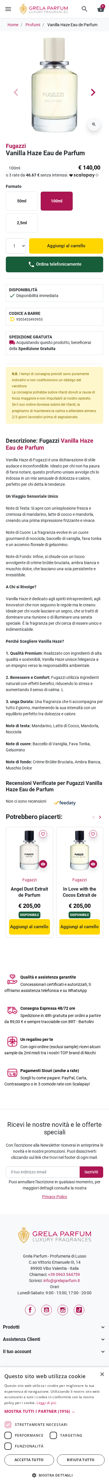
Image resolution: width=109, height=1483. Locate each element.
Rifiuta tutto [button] (80, 1459)
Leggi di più (46, 1402)
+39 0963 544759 (64, 1274)
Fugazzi (16, 145)
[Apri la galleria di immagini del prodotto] (93, 124)
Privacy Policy (54, 1196)
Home (13, 24)
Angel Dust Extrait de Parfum (29, 892)
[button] (84, 9)
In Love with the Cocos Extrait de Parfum (80, 895)
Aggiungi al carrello (66, 245)
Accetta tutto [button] (29, 1459)
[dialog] (54, 1425)
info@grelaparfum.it (61, 1280)
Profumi (33, 24)
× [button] (102, 1375)
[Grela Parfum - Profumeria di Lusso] (54, 1234)
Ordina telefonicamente (58, 264)
